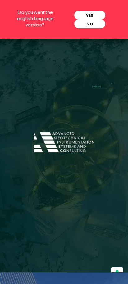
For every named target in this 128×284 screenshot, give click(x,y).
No (89, 24)
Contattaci (89, 54)
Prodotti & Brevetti (81, 44)
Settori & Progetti (36, 44)
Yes (90, 15)
